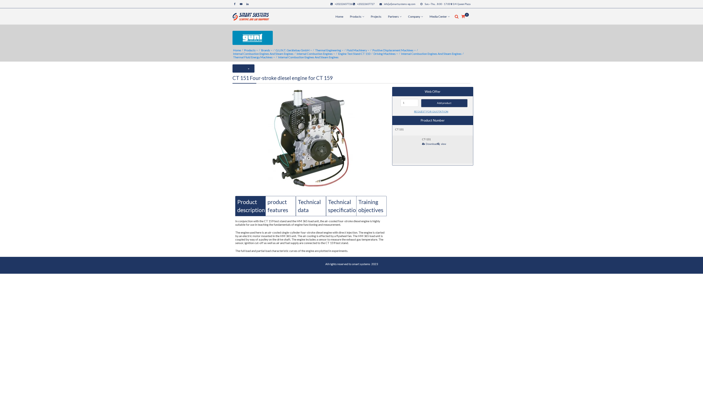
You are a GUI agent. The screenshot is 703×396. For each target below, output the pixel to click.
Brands (265, 50)
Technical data (309, 206)
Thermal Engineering (328, 50)
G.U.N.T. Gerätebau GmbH (293, 50)
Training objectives (370, 206)
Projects (376, 16)
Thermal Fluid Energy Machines (253, 57)
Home (339, 16)
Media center (438, 16)
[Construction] (251, 16)
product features (277, 206)
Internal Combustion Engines (315, 53)
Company (414, 16)
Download (431, 143)
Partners (393, 16)
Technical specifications (344, 206)
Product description (251, 206)
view (443, 143)
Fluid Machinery (357, 50)
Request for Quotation (431, 111)
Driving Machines (384, 53)
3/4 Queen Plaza (461, 4)
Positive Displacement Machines (392, 50)
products (355, 16)
